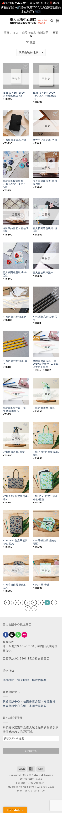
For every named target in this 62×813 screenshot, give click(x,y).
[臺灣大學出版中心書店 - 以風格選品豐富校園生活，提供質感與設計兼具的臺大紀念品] (28, 21)
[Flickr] (24, 635)
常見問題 (23, 680)
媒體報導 (49, 701)
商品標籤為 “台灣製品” (35, 32)
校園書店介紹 (32, 701)
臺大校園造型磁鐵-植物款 (45, 230)
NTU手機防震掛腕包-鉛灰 (15, 586)
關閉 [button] (38, 11)
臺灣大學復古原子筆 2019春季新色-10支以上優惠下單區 (46, 364)
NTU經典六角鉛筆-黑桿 (45, 318)
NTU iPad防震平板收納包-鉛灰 (15, 542)
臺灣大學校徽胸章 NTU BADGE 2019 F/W (14, 184)
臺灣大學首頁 (38, 705)
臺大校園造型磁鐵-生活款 (15, 274)
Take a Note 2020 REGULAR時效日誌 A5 (44, 96)
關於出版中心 (11, 701)
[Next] (34, 608)
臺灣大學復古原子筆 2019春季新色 (14, 409)
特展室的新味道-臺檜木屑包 (45, 182)
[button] (5, 21)
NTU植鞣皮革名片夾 (14, 140)
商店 (15, 32)
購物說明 (8, 680)
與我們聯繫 (39, 680)
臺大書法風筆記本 (43, 272)
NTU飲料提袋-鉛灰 (14, 452)
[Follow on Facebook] (6, 635)
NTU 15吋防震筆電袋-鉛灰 (16, 498)
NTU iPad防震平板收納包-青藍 (45, 498)
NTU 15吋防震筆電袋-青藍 (46, 454)
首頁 (6, 32)
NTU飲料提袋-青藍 (44, 408)
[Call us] (18, 635)
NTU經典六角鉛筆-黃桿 (15, 362)
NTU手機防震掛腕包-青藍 (45, 542)
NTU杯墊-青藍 (41, 584)
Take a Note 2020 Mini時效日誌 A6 (14, 94)
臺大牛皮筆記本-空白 (45, 140)
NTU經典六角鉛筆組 (14, 317)
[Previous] (7, 603)
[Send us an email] (12, 635)
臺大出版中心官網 (14, 705)
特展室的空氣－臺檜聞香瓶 (16, 230)
